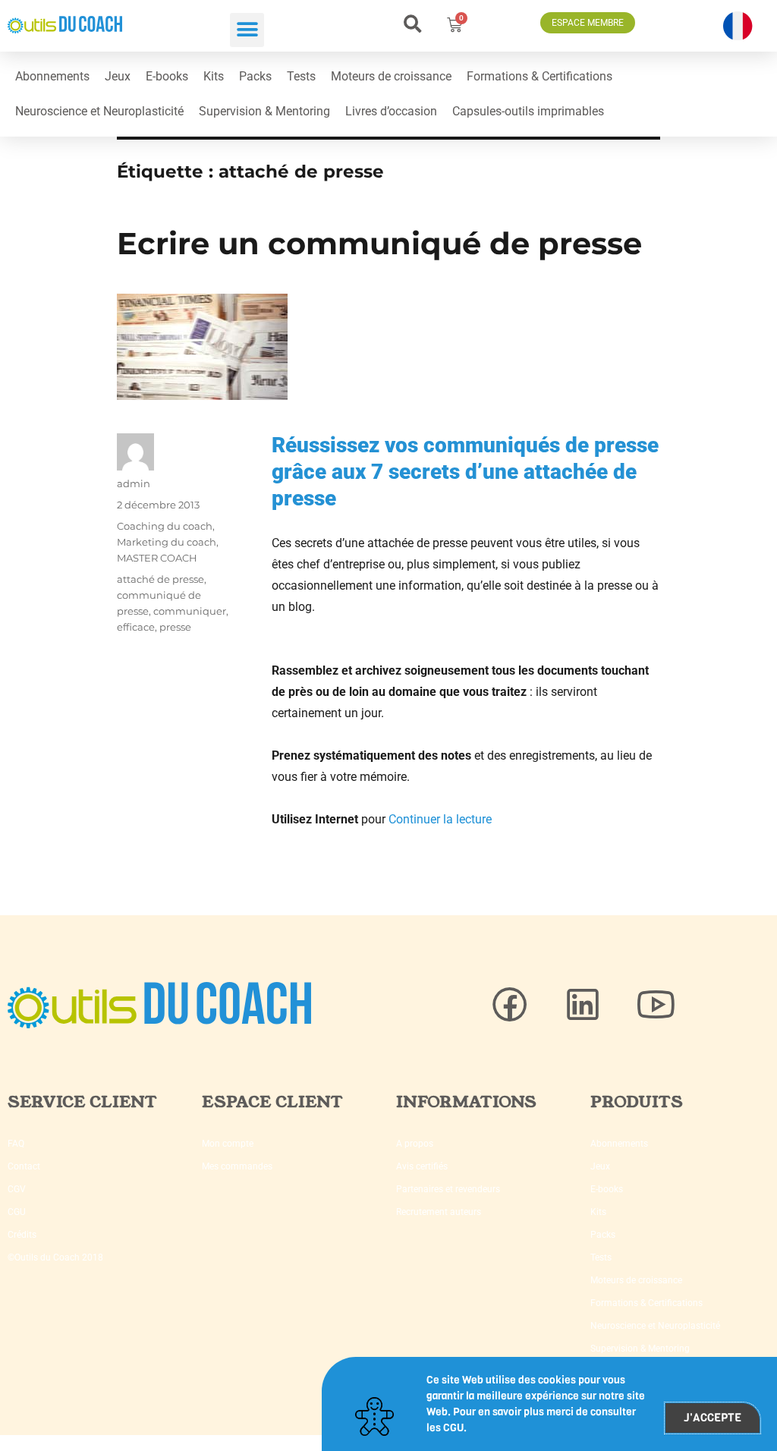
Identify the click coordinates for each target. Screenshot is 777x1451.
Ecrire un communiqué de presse (379, 243)
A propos (414, 1143)
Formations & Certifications (539, 76)
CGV (17, 1189)
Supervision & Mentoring (264, 111)
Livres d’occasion (391, 111)
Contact (24, 1166)
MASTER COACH (157, 558)
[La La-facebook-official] (509, 1004)
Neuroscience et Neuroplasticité (99, 111)
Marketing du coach (166, 542)
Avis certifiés (422, 1166)
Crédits (22, 1234)
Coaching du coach (164, 526)
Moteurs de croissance (391, 76)
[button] (247, 30)
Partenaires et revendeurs (448, 1189)
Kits (213, 76)
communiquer (189, 611)
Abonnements (52, 76)
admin (133, 483)
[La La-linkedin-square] (582, 1004)
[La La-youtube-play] (655, 1004)
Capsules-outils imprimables (528, 111)
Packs (255, 76)
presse (175, 627)
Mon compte (227, 1143)
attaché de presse (160, 579)
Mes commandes (237, 1166)
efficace (136, 627)
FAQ (16, 1143)
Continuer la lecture (440, 819)
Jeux (118, 76)
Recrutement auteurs (438, 1212)
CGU (17, 1212)
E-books (167, 76)
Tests (301, 76)
